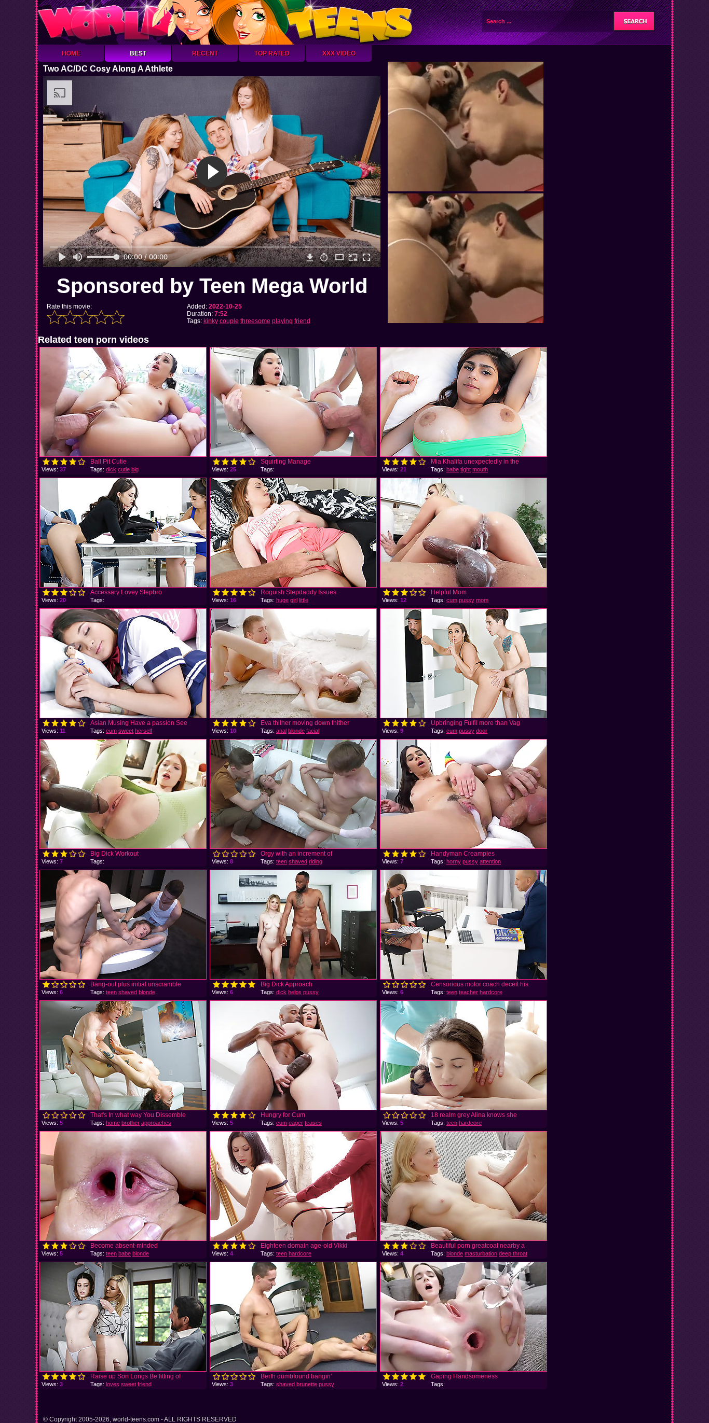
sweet (125, 731)
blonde (296, 731)
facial (312, 731)
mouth (480, 469)
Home (71, 53)
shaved (298, 861)
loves (112, 1384)
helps (295, 992)
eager (296, 1123)
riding (315, 861)
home (113, 1123)
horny (453, 861)
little (303, 600)
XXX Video (339, 53)
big (135, 469)
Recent (205, 53)
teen (281, 861)
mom (482, 600)
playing (282, 321)
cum (451, 600)
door (481, 731)
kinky (210, 321)
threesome (255, 321)
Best (138, 53)
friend (302, 321)
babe (452, 469)
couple (229, 321)
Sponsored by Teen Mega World (212, 285)
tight (465, 469)
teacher (468, 992)
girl (293, 600)
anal (281, 731)
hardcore (491, 992)
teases (313, 1123)
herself (143, 731)
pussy (466, 600)
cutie (124, 469)
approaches (156, 1123)
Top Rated (272, 53)
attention (490, 861)
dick (111, 469)
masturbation (481, 1253)
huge (282, 600)
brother (130, 1123)
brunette (306, 1384)
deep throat (513, 1253)
